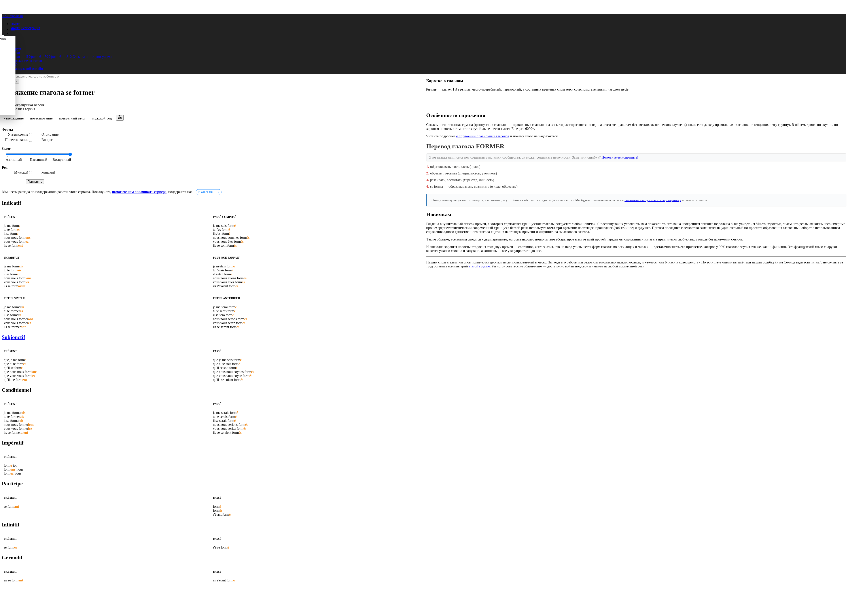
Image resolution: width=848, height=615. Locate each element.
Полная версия (24, 109)
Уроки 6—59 (38, 57)
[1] (38, 160)
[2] (60, 160)
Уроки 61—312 (60, 57)
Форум (16, 49)
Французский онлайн (27, 68)
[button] (15, 24)
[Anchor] (22, 203)
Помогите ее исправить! (620, 157)
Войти (15, 28)
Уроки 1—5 (19, 57)
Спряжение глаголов (26, 60)
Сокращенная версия (28, 105)
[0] (16, 160)
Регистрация (30, 28)
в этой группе (479, 266)
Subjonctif (13, 337)
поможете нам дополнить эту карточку (653, 200)
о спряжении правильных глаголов (482, 136)
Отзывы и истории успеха (92, 57)
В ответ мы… (207, 192)
